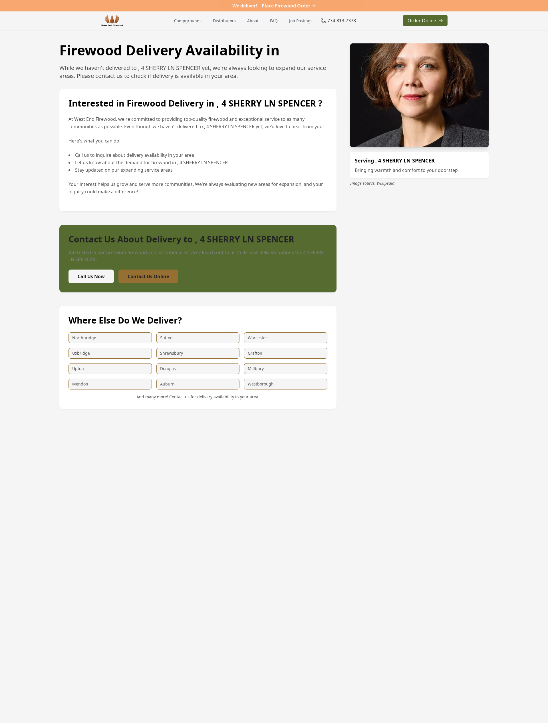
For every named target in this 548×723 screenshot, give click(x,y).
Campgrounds (188, 20)
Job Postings (301, 20)
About (253, 20)
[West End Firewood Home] (112, 20)
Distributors (224, 20)
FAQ (274, 20)
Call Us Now (91, 276)
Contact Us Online (148, 276)
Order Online (422, 20)
